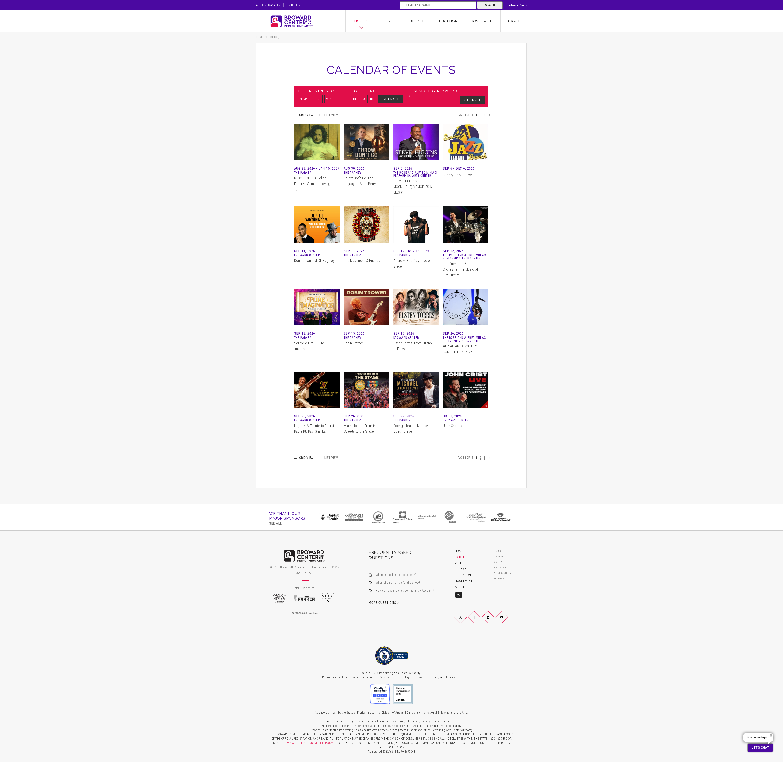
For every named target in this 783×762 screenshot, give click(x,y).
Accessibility (502, 573)
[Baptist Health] (329, 517)
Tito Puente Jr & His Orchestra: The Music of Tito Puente (460, 269)
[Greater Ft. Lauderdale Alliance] (476, 517)
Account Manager (268, 5)
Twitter (465, 621)
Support (416, 21)
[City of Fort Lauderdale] (378, 517)
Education (447, 21)
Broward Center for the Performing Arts (301, 21)
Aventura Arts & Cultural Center (279, 598)
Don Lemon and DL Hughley (314, 260)
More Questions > (384, 602)
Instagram (492, 621)
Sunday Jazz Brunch (458, 175)
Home (260, 37)
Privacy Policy (504, 567)
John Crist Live (454, 425)
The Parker (304, 598)
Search (490, 5)
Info (317, 136)
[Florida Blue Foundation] (427, 517)
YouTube (506, 621)
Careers (499, 556)
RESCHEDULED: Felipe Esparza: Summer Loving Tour (312, 184)
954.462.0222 (304, 573)
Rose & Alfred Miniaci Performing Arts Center (329, 598)
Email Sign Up (295, 5)
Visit (388, 21)
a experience (304, 613)
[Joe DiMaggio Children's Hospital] (500, 517)
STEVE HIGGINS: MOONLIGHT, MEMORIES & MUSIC (412, 187)
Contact (500, 562)
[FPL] (451, 517)
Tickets (361, 21)
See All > (277, 523)
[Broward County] (353, 517)
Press (497, 551)
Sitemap (499, 578)
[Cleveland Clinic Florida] (402, 517)
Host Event (482, 21)
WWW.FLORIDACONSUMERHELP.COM (310, 743)
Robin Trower (353, 343)
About (514, 21)
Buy (317, 148)
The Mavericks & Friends (362, 260)
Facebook (479, 621)
